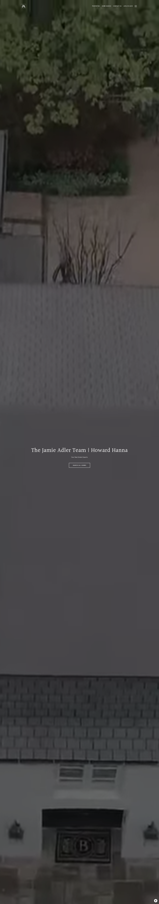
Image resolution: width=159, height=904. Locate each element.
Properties (96, 6)
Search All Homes (79, 465)
